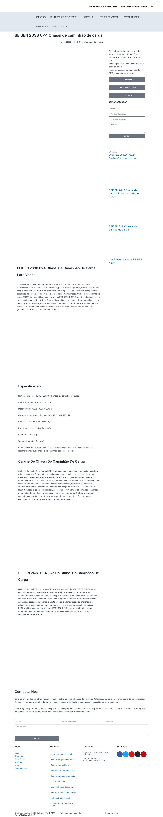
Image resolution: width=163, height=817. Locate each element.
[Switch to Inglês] (14, 6)
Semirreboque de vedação (63, 776)
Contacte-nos (59, 27)
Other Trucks (131, 17)
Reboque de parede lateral (63, 770)
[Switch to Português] (28, 6)
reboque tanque (58, 781)
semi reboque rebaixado (62, 754)
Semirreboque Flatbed (61, 765)
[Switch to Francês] (19, 6)
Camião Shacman (109, 17)
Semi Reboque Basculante (62, 787)
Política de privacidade (70, 813)
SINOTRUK (89, 17)
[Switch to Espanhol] (23, 6)
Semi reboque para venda (63, 17)
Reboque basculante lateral (63, 792)
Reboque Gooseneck (60, 798)
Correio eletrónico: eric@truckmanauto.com (94, 759)
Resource (41, 27)
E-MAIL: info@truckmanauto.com (104, 6)
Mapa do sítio (111, 813)
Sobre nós (41, 17)
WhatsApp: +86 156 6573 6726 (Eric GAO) (97, 753)
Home (62, 42)
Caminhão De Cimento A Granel (62, 804)
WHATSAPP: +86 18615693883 (135, 6)
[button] (152, 6)
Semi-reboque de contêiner (63, 759)
